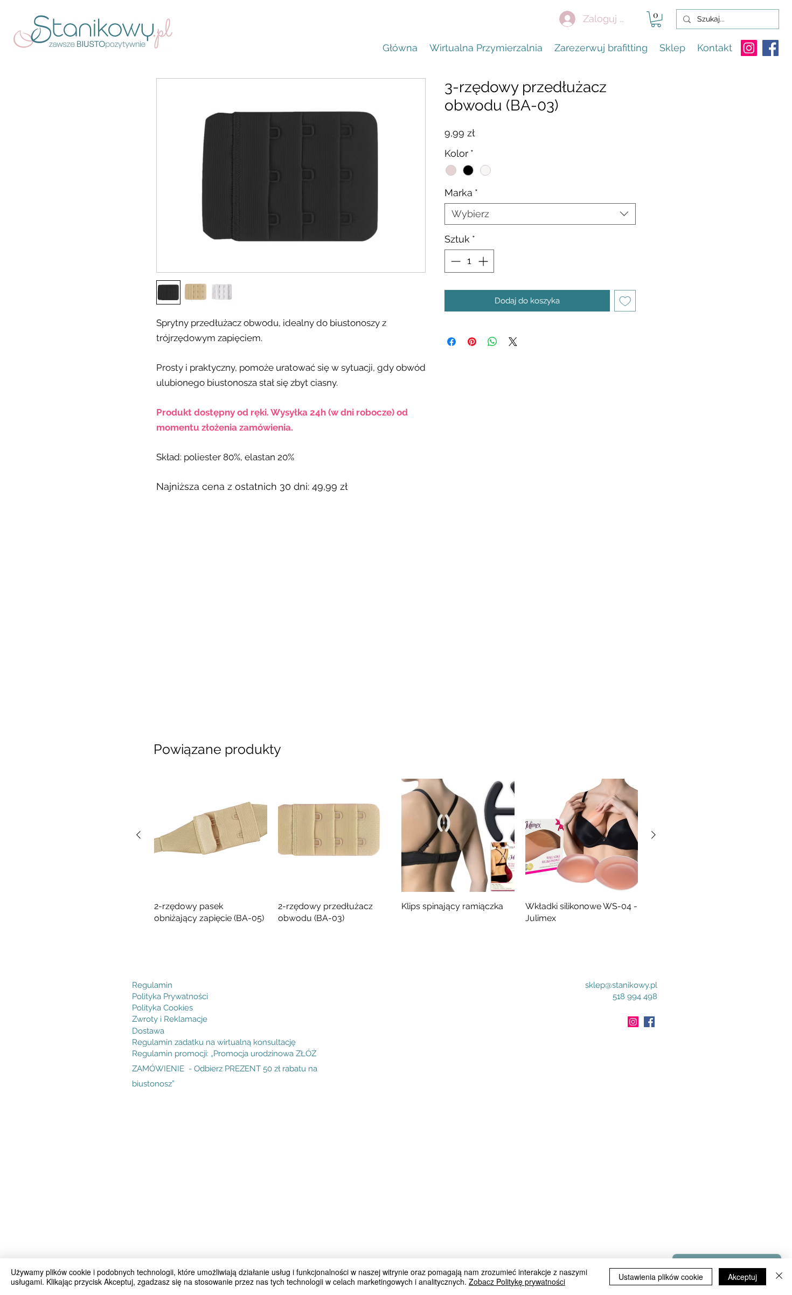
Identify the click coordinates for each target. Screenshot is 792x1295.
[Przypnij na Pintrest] (472, 341)
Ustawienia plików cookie (661, 1276)
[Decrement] (454, 261)
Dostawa (148, 1031)
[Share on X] (512, 341)
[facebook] (770, 48)
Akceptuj (742, 1276)
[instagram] (749, 48)
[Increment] (484, 261)
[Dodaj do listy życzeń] (625, 301)
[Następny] (653, 834)
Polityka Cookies (162, 1008)
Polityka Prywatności (170, 996)
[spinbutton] (469, 261)
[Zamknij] (779, 1276)
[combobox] (540, 214)
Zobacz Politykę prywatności (517, 1281)
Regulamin (152, 985)
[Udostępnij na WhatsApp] (492, 341)
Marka (461, 192)
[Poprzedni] (138, 834)
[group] (396, 865)
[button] (656, 19)
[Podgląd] (210, 835)
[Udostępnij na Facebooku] (451, 341)
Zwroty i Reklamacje (169, 1019)
